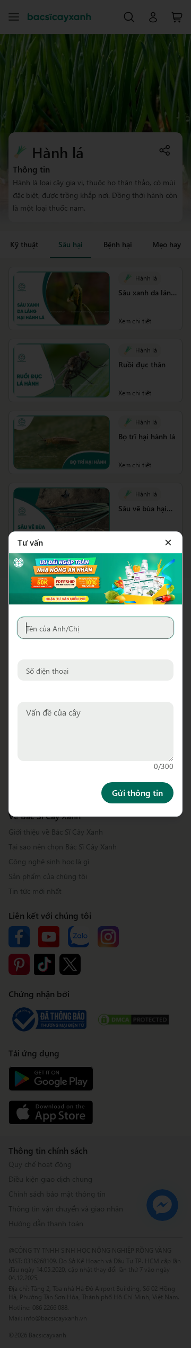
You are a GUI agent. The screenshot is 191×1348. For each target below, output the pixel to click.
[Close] (168, 542)
